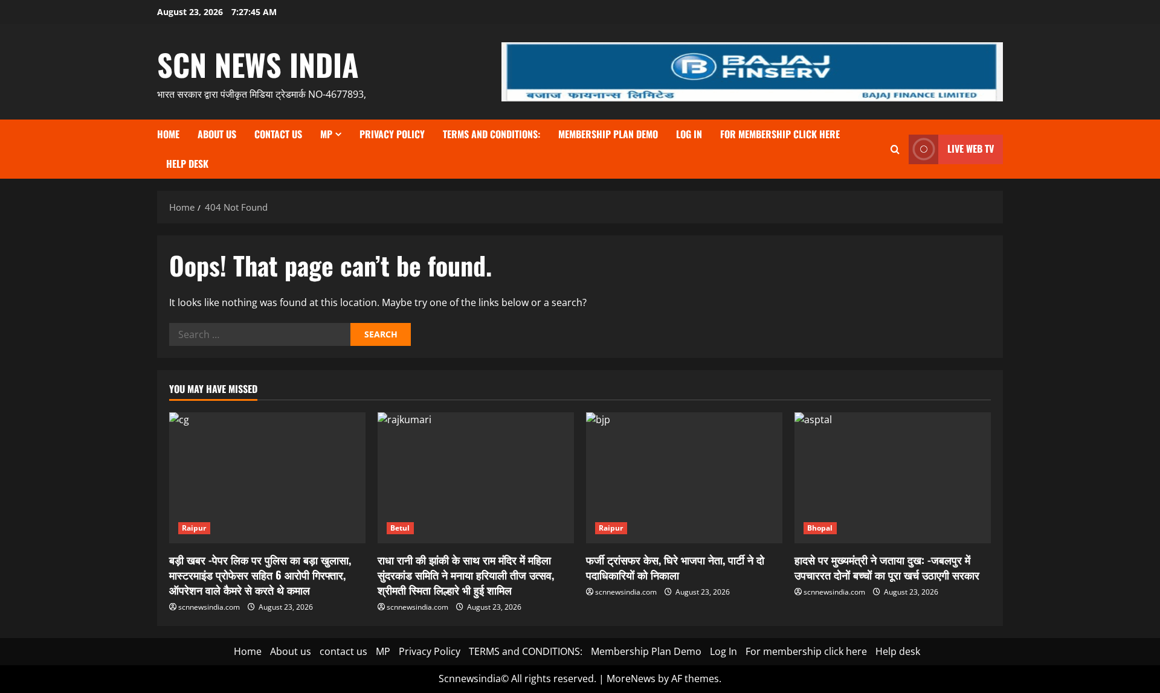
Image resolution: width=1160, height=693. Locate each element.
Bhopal (820, 528)
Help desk (187, 163)
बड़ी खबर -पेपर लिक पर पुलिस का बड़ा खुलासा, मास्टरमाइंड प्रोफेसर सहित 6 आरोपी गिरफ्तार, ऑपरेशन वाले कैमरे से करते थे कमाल (260, 575)
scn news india (258, 64)
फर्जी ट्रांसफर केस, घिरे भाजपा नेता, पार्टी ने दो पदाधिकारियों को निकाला (675, 567)
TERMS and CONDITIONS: (491, 134)
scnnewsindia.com (209, 607)
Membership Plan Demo (608, 134)
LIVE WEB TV (970, 148)
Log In (689, 134)
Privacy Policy (392, 134)
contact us (278, 134)
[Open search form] (895, 149)
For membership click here (780, 134)
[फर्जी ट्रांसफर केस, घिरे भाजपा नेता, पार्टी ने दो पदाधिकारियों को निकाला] (684, 477)
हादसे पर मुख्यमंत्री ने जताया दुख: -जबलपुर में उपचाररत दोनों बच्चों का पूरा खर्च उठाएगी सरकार (886, 567)
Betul (400, 528)
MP (326, 134)
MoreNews (631, 678)
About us (217, 134)
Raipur (194, 528)
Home (168, 134)
